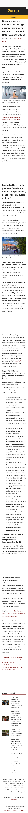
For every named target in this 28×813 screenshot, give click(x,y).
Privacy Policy (7, 810)
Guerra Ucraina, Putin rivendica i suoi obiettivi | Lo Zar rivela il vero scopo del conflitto (13, 660)
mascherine (18, 361)
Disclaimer (15, 810)
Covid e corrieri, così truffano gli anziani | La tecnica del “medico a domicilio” (13, 613)
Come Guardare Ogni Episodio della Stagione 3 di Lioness (16, 756)
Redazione (21, 810)
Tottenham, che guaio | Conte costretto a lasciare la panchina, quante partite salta (12, 667)
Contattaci (14, 799)
